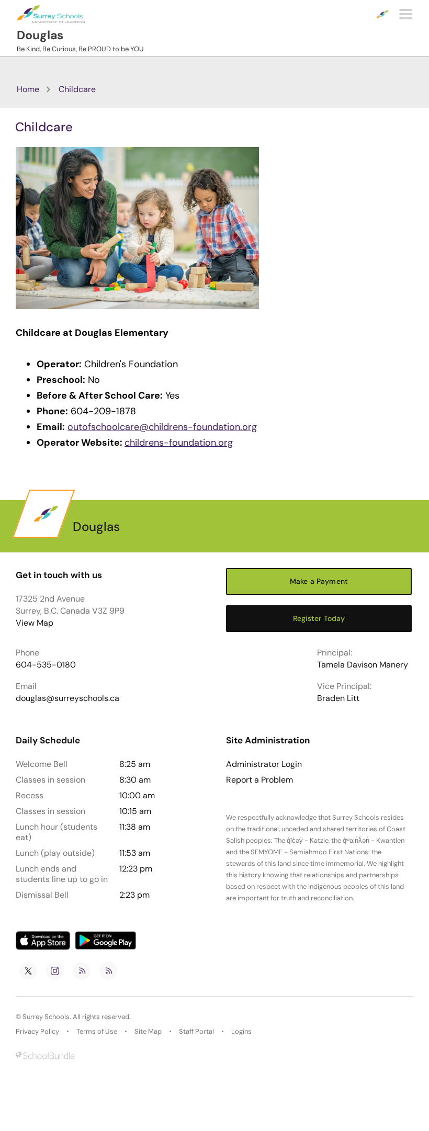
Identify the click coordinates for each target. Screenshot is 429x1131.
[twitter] (28, 971)
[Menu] (405, 14)
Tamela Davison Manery (362, 664)
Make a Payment (319, 581)
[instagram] (55, 971)
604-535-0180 (46, 664)
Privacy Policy (37, 1031)
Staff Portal (196, 1031)
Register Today (319, 618)
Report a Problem (259, 780)
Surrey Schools (46, 1016)
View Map (34, 622)
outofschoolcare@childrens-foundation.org (162, 427)
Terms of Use (96, 1031)
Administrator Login (264, 764)
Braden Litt (338, 698)
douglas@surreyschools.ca (67, 698)
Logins (241, 1031)
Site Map (148, 1031)
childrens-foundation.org (179, 442)
